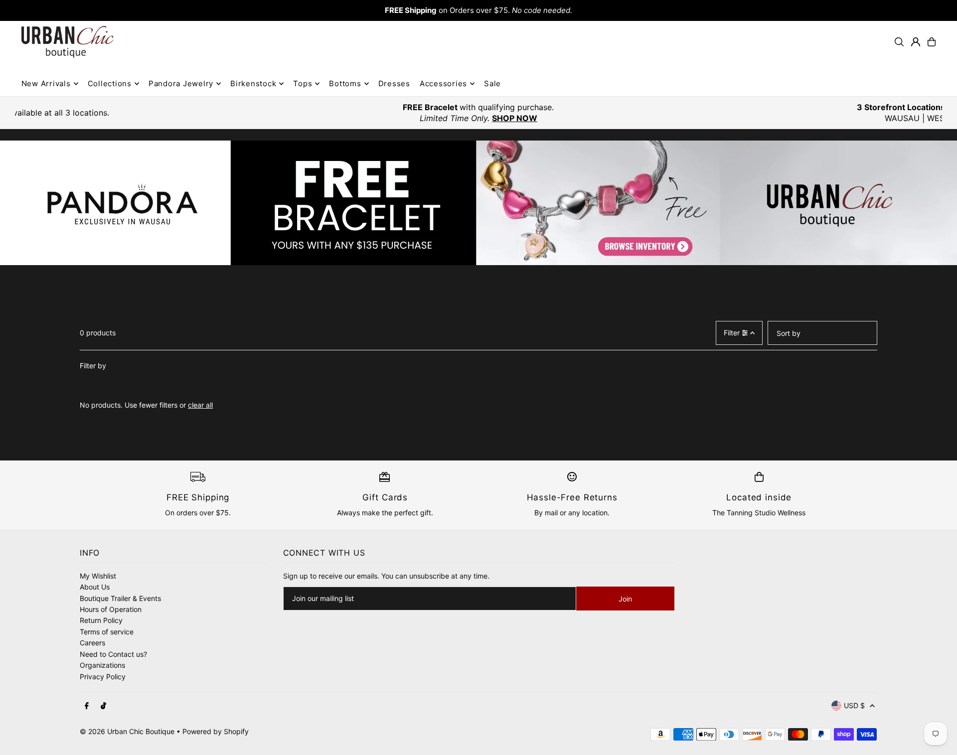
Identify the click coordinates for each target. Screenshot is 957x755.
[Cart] (932, 41)
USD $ (854, 705)
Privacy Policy (103, 676)
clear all (200, 405)
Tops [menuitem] (302, 83)
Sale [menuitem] (492, 83)
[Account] (915, 41)
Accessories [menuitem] (443, 83)
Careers (92, 642)
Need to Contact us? (113, 654)
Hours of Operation (111, 609)
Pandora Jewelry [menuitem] (181, 83)
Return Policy (101, 620)
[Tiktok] (103, 706)
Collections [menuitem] (110, 83)
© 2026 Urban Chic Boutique (127, 731)
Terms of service (107, 631)
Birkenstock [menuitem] (253, 83)
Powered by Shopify (215, 731)
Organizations (102, 665)
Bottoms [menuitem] (345, 83)
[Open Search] (899, 41)
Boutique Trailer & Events (120, 598)
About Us (95, 587)
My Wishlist (98, 576)
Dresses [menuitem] (394, 83)
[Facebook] (87, 706)
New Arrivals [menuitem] (46, 83)
